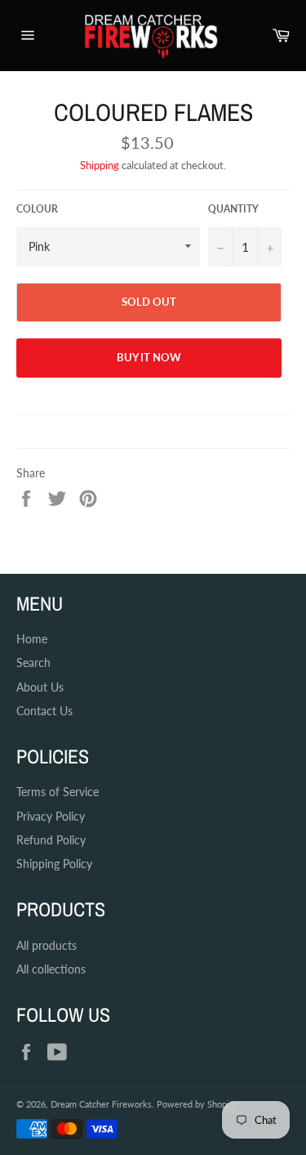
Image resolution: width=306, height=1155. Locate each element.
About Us (40, 687)
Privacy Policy (50, 816)
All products (46, 945)
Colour (37, 209)
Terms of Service (57, 792)
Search (33, 662)
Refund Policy (51, 840)
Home (31, 639)
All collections (51, 969)
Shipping (99, 165)
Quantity (233, 209)
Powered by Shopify (197, 1104)
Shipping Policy (54, 864)
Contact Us (44, 711)
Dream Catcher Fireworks (101, 1104)
